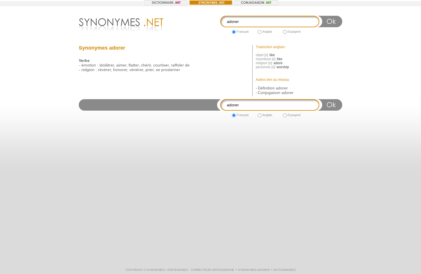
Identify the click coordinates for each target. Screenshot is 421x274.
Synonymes (155, 269)
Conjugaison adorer (276, 92)
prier (149, 69)
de (187, 65)
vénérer (136, 69)
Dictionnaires (284, 269)
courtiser (161, 65)
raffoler (177, 65)
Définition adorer (273, 88)
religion (88, 69)
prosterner (170, 69)
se (158, 69)
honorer (120, 69)
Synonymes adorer (253, 269)
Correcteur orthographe (212, 269)
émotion (88, 65)
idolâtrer (106, 65)
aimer (121, 65)
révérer (104, 69)
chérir (146, 65)
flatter (134, 65)
